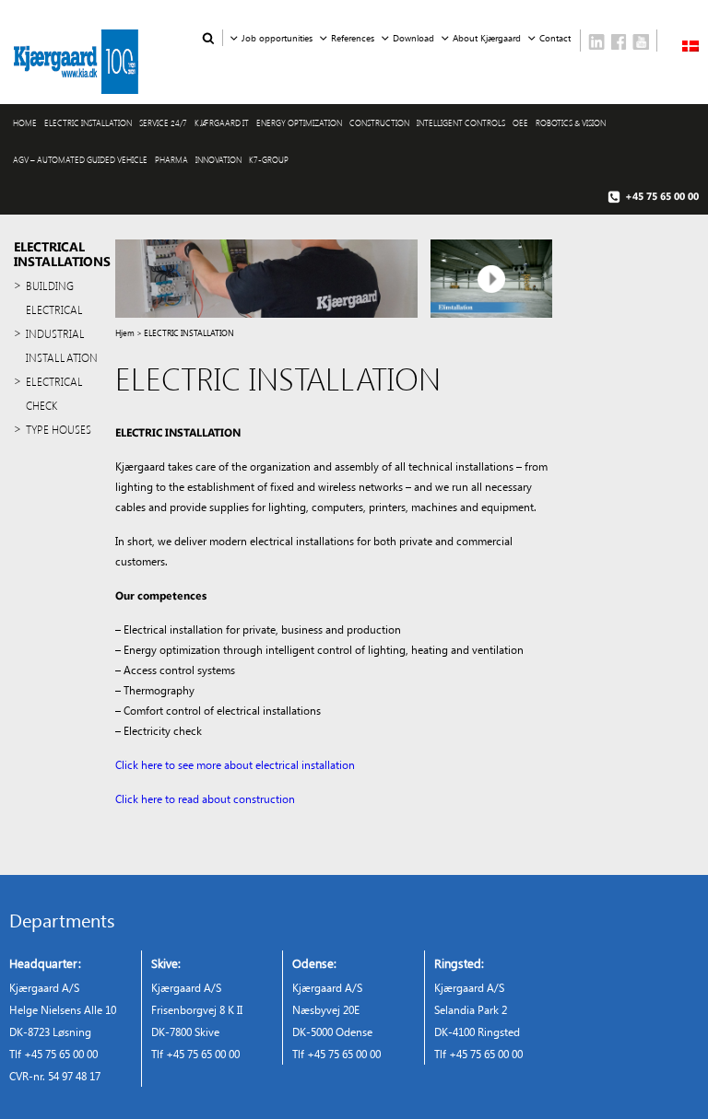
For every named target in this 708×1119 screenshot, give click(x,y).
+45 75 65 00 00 (662, 196)
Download (413, 37)
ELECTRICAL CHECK (54, 393)
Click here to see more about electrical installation (235, 764)
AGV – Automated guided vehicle (80, 159)
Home (25, 122)
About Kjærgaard (487, 37)
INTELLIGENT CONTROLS (461, 122)
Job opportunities (277, 37)
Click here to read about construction (205, 798)
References (352, 37)
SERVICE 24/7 (163, 122)
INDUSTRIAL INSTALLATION (62, 345)
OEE (520, 122)
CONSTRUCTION (379, 122)
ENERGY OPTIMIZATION (299, 122)
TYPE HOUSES (58, 429)
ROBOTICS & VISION (571, 122)
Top (664, 1075)
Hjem (125, 332)
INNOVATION (218, 159)
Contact (555, 37)
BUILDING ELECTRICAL (54, 297)
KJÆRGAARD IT (222, 122)
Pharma (171, 159)
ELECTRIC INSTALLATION (88, 122)
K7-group (269, 159)
